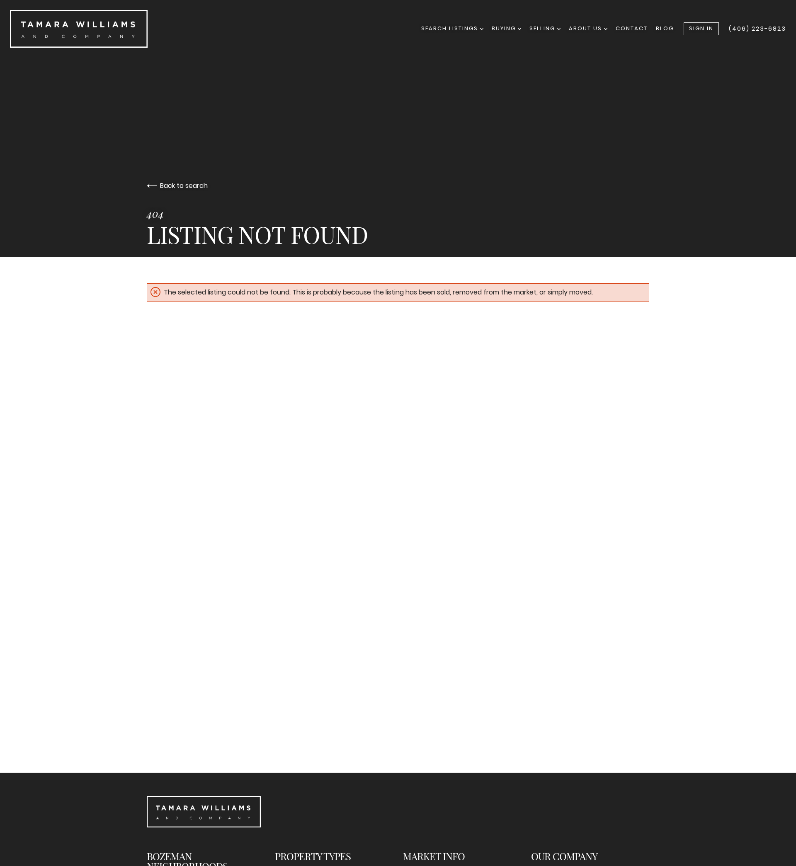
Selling (543, 28)
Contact (632, 28)
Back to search (184, 185)
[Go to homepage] (164, 29)
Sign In (701, 28)
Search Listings (450, 28)
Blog (665, 28)
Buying (505, 28)
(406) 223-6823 (757, 28)
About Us (586, 28)
